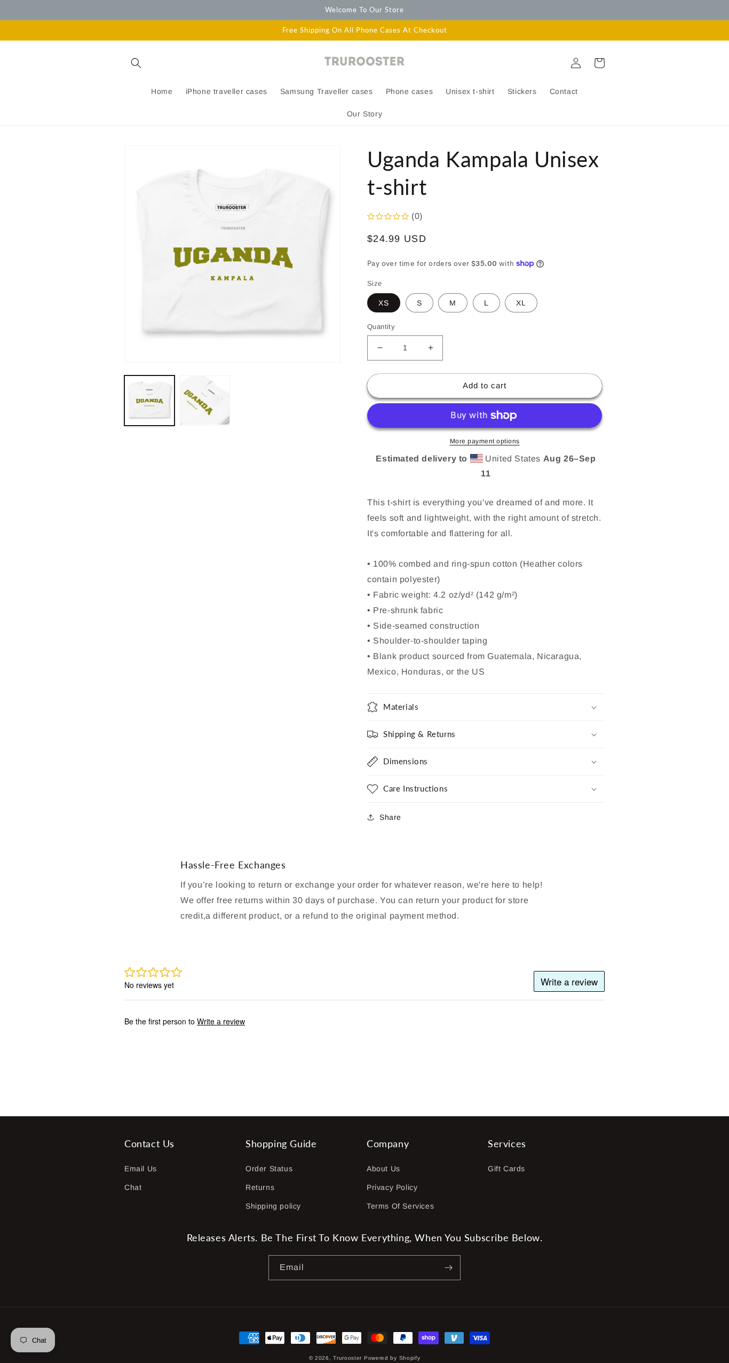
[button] (136, 63)
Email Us (140, 1168)
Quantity (381, 327)
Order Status (268, 1168)
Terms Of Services (400, 1206)
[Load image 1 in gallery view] (149, 400)
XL (521, 303)
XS (383, 303)
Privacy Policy (392, 1187)
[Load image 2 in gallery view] (205, 400)
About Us (383, 1168)
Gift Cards (506, 1168)
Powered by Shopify (392, 1358)
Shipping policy (273, 1206)
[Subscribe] (448, 1267)
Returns (259, 1187)
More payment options (485, 441)
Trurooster (347, 1358)
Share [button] (390, 817)
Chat (132, 1187)
